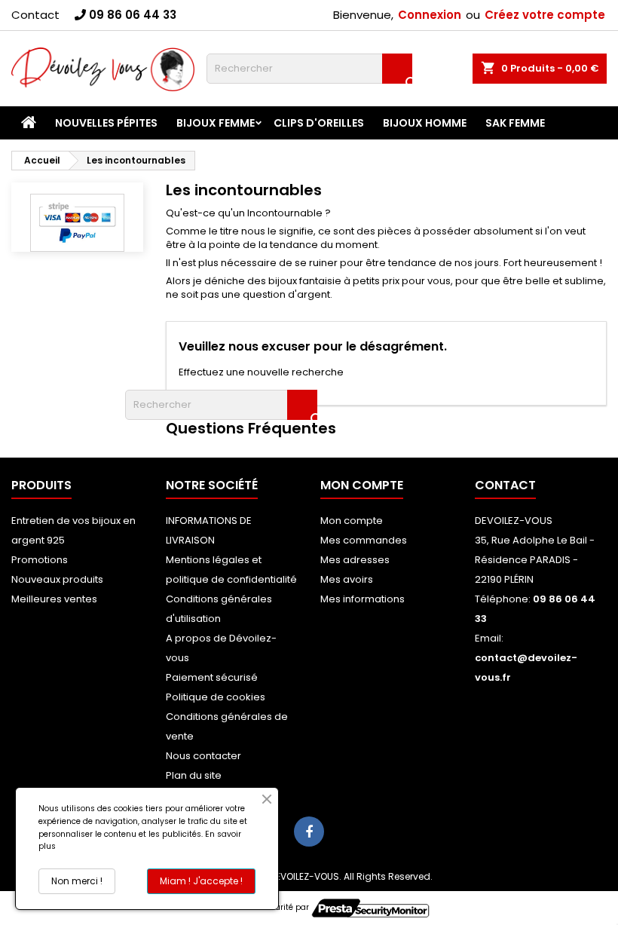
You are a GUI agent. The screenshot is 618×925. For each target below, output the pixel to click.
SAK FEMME (515, 122)
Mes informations (362, 599)
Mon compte (351, 520)
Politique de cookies (215, 697)
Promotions (39, 560)
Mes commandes (363, 540)
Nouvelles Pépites (106, 122)
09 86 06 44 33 (132, 15)
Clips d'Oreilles (319, 122)
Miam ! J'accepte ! (201, 880)
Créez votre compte (545, 15)
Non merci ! (76, 880)
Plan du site (194, 775)
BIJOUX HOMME (425, 122)
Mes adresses (355, 560)
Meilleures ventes (54, 599)
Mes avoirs (346, 579)
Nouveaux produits (57, 579)
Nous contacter (203, 756)
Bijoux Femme (215, 122)
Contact (35, 15)
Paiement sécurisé (212, 677)
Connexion (429, 15)
